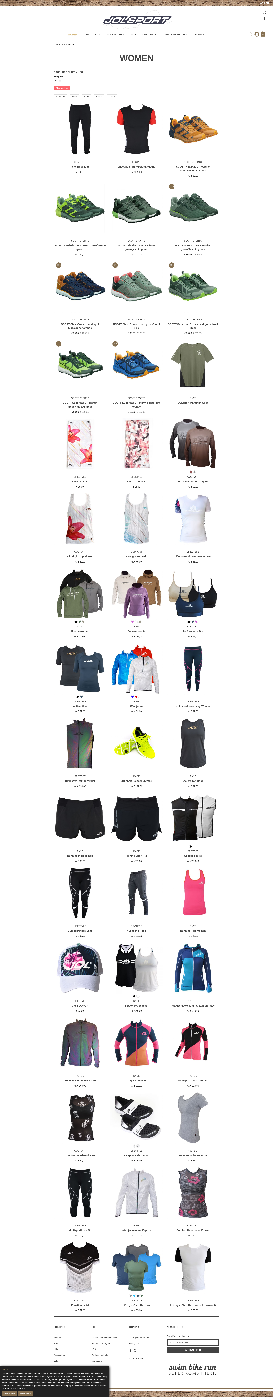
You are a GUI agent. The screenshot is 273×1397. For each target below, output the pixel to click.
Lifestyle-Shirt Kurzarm (136, 1305)
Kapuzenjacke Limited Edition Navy (193, 1005)
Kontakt (200, 34)
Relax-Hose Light (80, 166)
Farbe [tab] (99, 97)
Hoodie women (80, 631)
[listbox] (214, 431)
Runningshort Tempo (80, 855)
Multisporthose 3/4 (80, 1230)
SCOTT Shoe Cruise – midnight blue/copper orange (80, 326)
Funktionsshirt (80, 1305)
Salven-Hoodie (136, 631)
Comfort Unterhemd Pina (80, 1155)
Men (86, 34)
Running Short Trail (136, 855)
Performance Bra (193, 631)
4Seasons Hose (136, 930)
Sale (133, 34)
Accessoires (115, 34)
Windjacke (136, 706)
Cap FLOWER (80, 1005)
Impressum (97, 1361)
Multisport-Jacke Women (193, 1080)
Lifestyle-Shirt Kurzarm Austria (136, 166)
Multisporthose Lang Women (193, 706)
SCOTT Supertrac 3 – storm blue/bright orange (136, 404)
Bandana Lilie (80, 481)
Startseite (60, 44)
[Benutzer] (256, 34)
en (267, 3)
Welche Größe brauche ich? (104, 1337)
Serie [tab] (86, 97)
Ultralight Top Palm (136, 556)
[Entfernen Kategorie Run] (60, 81)
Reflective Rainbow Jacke (80, 1080)
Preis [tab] (74, 97)
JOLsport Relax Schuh (136, 1155)
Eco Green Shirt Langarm (193, 481)
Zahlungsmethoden (100, 1355)
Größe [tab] (112, 97)
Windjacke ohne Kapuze (136, 1230)
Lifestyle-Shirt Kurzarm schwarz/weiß (193, 1305)
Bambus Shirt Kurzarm (193, 1155)
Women (72, 34)
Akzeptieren (9, 1393)
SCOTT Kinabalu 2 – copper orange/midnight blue (193, 168)
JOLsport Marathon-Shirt (193, 402)
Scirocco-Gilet (193, 855)
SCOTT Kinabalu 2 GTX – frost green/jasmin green (136, 247)
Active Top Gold (193, 781)
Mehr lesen (25, 1393)
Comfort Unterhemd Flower (193, 1230)
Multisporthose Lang (80, 930)
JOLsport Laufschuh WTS (136, 781)
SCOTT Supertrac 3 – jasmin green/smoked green (80, 404)
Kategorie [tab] (60, 97)
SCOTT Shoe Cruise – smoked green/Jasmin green (193, 247)
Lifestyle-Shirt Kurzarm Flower (193, 556)
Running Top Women (193, 930)
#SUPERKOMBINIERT (176, 34)
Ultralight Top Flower (80, 556)
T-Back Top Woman (136, 1005)
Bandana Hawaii (136, 481)
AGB (94, 1349)
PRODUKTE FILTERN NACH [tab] (69, 72)
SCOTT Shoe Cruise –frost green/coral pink (136, 326)
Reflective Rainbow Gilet (80, 781)
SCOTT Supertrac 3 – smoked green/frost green (193, 326)
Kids (98, 34)
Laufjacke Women (136, 1080)
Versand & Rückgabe (101, 1343)
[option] (214, 424)
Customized (150, 34)
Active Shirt (80, 706)
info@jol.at (134, 1343)
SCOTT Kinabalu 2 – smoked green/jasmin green (80, 247)
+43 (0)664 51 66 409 (139, 1337)
